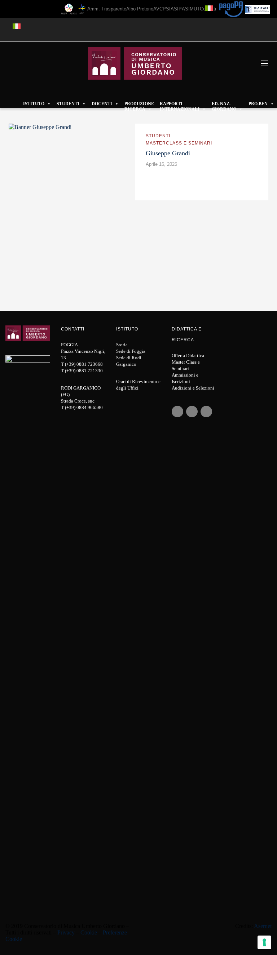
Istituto (33, 103)
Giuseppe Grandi (168, 153)
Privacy (66, 932)
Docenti (102, 103)
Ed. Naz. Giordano (224, 104)
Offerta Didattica (188, 355)
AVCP (159, 9)
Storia (122, 344)
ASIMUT (191, 9)
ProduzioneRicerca (139, 104)
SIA (170, 9)
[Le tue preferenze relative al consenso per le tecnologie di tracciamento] (264, 942)
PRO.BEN (258, 103)
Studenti (68, 103)
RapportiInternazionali (179, 104)
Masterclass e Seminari (179, 143)
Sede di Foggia (130, 351)
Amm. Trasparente (106, 9)
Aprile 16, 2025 (161, 164)
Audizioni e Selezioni (193, 388)
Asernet (263, 926)
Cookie (88, 932)
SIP (178, 9)
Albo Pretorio (139, 9)
